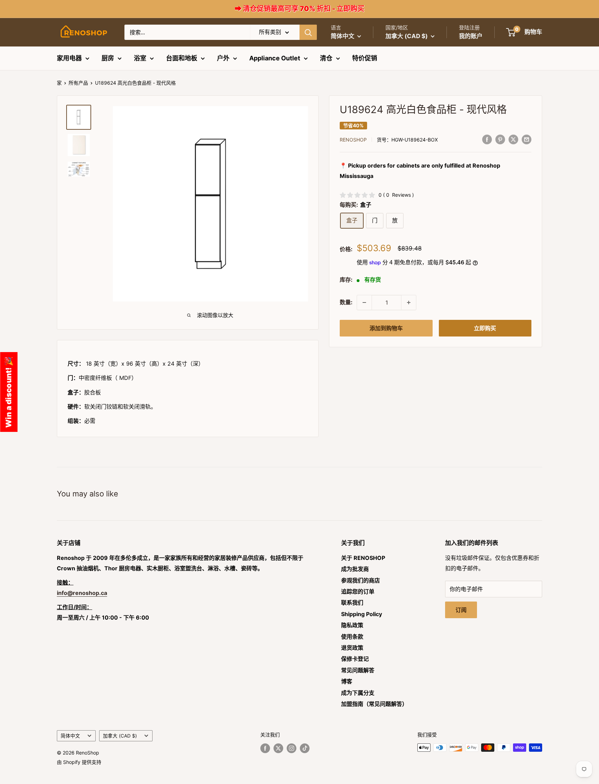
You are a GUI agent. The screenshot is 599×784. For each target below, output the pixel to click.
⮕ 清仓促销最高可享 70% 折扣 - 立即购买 (299, 9)
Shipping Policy (361, 614)
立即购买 (485, 328)
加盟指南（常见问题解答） (374, 703)
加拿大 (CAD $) (120, 736)
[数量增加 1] (408, 302)
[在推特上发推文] (513, 139)
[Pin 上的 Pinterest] (500, 139)
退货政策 (352, 647)
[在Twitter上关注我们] (278, 748)
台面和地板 (181, 58)
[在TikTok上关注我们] (305, 748)
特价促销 (364, 58)
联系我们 (352, 602)
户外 (223, 58)
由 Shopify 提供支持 (79, 762)
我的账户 (471, 36)
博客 (346, 681)
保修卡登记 (355, 658)
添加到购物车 (386, 328)
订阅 (461, 609)
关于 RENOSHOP (363, 557)
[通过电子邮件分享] (526, 139)
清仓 (326, 58)
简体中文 (70, 736)
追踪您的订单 (357, 591)
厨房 (108, 58)
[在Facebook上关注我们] (265, 748)
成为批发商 (355, 568)
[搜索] (308, 32)
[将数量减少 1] (364, 302)
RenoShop (353, 140)
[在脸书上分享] (487, 139)
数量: (346, 302)
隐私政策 (352, 625)
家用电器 (69, 58)
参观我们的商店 (360, 580)
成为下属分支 (357, 692)
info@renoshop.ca (82, 592)
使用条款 (352, 636)
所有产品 (78, 83)
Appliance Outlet (274, 58)
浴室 (140, 58)
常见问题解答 (357, 670)
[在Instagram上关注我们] (291, 748)
